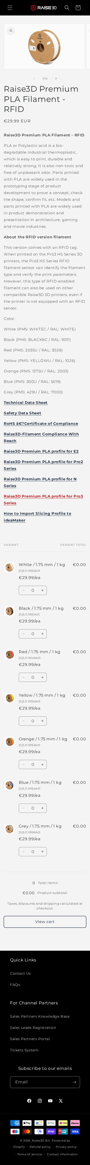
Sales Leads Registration (33, 1027)
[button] (10, 7)
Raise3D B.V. (41, 1140)
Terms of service (29, 1154)
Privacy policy (66, 1147)
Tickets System (24, 1050)
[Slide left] (34, 78)
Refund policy (40, 1147)
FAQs (15, 984)
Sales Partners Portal (30, 1039)
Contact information (62, 1154)
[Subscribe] (74, 1082)
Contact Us (20, 973)
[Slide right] (56, 78)
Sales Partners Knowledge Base (40, 1016)
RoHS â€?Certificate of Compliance (41, 423)
